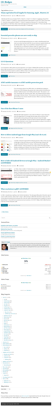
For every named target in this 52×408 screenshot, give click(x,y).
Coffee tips (6, 307)
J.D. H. (14, 15)
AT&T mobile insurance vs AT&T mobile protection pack (22, 83)
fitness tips (6, 317)
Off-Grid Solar (25, 258)
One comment (21, 85)
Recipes (4, 371)
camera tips (18, 29)
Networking (6, 326)
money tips (12, 102)
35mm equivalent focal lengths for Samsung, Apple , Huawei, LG (25, 13)
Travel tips (6, 337)
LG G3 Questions (7, 62)
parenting (5, 368)
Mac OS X (7, 312)
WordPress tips (7, 340)
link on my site (25, 396)
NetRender (6, 380)
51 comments (20, 137)
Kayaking (6, 350)
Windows (6, 338)
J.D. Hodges (7, 242)
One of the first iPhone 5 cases (12, 109)
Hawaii (5, 375)
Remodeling (6, 365)
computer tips (7, 310)
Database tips (7, 315)
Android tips (12, 29)
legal (5, 323)
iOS (5, 321)
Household (5, 363)
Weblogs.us (6, 382)
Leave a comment (21, 15)
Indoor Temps (25, 282)
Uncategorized (6, 377)
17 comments (21, 165)
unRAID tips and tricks (10, 313)
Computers (6, 357)
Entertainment (6, 345)
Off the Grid (12, 55)
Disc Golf (6, 347)
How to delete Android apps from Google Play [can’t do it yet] (23, 135)
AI (4, 299)
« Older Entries (4, 212)
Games (5, 348)
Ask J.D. (4, 297)
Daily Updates (6, 343)
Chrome (5, 305)
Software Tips (7, 332)
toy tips (5, 335)
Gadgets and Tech (24, 29)
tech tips (25, 182)
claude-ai (5, 342)
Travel (4, 373)
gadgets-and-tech (7, 361)
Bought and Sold (7, 354)
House (5, 318)
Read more (4, 29)
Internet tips (6, 320)
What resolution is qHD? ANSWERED (15, 189)
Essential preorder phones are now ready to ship (19, 35)
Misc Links (5, 367)
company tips (7, 308)
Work (4, 378)
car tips (5, 304)
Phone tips (12, 76)
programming (7, 331)
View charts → (29, 275)
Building (6, 359)
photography (31, 29)
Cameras (6, 355)
